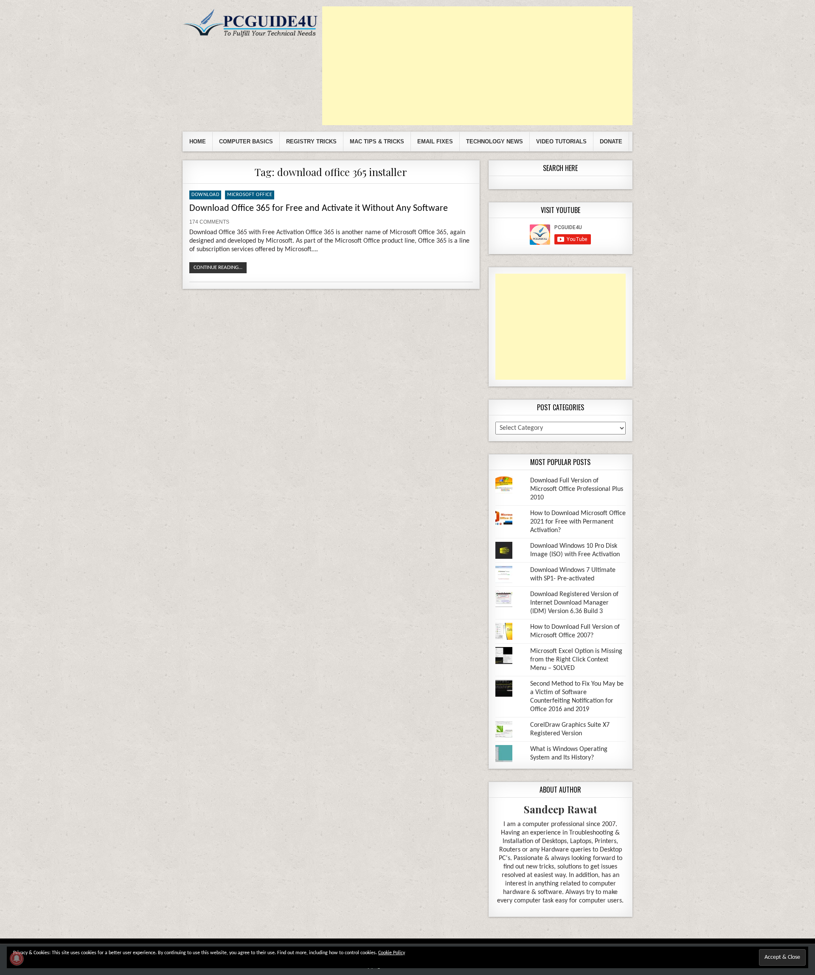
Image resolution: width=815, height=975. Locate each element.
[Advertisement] (477, 65)
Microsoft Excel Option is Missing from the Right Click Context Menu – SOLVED (576, 660)
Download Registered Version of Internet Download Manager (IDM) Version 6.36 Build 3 (574, 603)
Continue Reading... (218, 267)
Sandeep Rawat (560, 809)
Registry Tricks (311, 141)
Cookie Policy (391, 952)
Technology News (494, 141)
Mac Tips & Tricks (377, 141)
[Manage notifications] (16, 958)
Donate (611, 141)
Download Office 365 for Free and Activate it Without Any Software (318, 208)
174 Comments (209, 221)
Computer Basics (246, 141)
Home (197, 141)
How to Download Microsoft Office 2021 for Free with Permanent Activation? (578, 522)
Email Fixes (435, 141)
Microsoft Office (249, 194)
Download (205, 194)
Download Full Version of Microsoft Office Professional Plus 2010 (576, 489)
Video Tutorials (561, 141)
